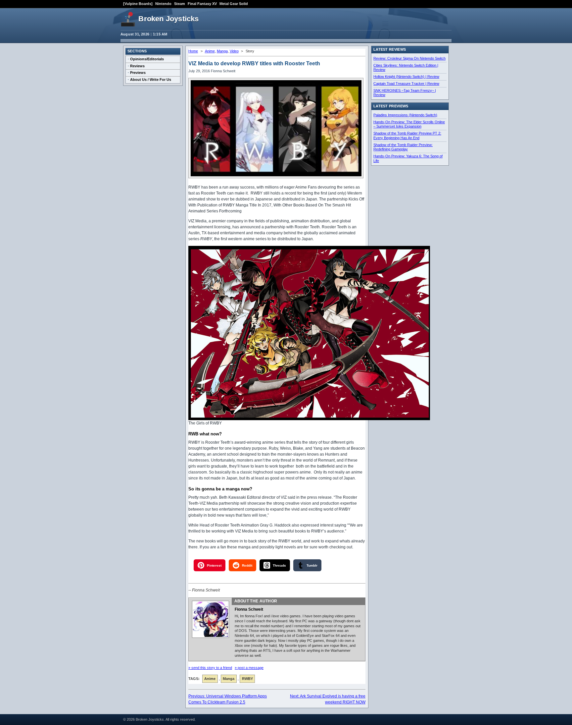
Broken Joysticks (168, 19)
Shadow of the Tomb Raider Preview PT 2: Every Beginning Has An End (407, 135)
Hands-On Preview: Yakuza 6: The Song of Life (408, 158)
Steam (179, 4)
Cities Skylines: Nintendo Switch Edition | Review (405, 67)
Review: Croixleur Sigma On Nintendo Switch (409, 58)
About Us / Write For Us (150, 80)
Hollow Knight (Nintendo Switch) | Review (406, 77)
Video (234, 51)
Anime (210, 51)
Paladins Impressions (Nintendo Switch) (405, 115)
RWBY (247, 679)
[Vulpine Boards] (138, 4)
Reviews (137, 66)
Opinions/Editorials (147, 59)
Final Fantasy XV (202, 4)
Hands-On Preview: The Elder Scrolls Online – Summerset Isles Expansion (409, 124)
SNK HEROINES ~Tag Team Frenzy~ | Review (404, 92)
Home (193, 51)
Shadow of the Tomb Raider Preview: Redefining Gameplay (403, 147)
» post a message (249, 668)
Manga (222, 51)
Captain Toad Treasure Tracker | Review (406, 83)
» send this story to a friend (210, 668)
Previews (138, 73)
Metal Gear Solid (233, 4)
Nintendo (163, 4)
